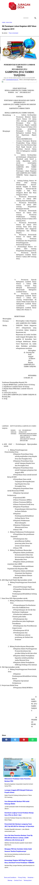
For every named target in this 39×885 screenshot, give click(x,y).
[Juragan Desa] (19, 6)
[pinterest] (24, 740)
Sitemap (10, 880)
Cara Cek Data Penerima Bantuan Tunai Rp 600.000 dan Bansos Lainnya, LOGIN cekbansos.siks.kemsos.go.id (18, 838)
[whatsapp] (32, 740)
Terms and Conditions (10, 877)
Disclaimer (30, 877)
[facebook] (13, 13)
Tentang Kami (27, 880)
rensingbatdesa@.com (12, 79)
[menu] (3, 18)
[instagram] (26, 13)
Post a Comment (13, 33)
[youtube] (22, 13)
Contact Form (18, 880)
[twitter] (17, 13)
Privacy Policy (22, 877)
